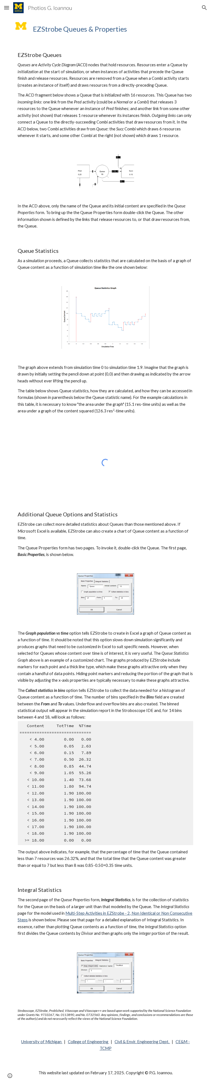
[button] (6, 7)
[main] (113, 29)
